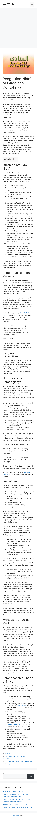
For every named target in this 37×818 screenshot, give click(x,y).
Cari (4, 773)
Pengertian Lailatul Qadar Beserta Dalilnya (17, 807)
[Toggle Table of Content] (14, 159)
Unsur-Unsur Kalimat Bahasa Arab (14, 791)
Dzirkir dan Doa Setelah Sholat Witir (15, 804)
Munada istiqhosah (13, 725)
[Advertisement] (18, 28)
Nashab (7, 754)
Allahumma (22, 705)
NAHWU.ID (8, 4)
